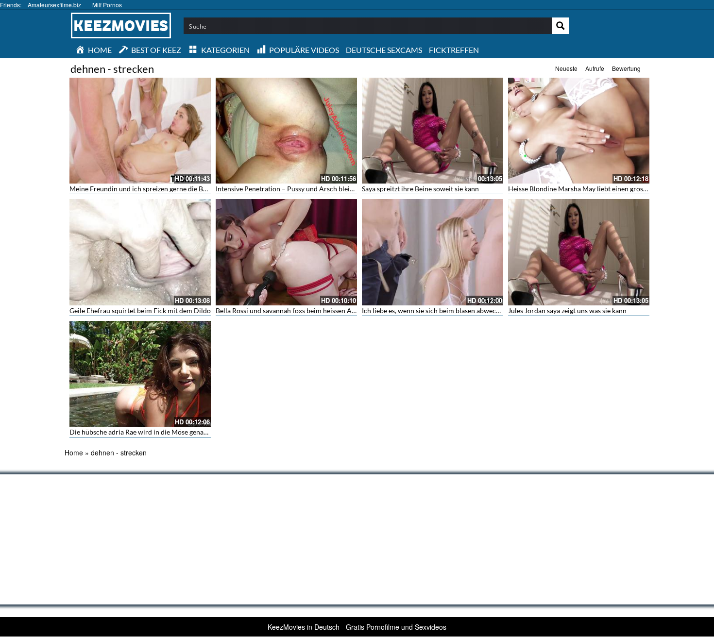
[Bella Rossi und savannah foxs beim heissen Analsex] (286, 252)
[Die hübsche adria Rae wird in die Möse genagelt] (140, 374)
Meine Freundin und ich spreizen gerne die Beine (142, 188)
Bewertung (626, 68)
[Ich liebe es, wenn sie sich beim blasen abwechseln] (432, 252)
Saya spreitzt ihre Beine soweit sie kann (420, 188)
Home (74, 452)
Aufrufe (594, 68)
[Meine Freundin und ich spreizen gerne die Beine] (140, 131)
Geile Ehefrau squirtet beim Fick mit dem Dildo (140, 310)
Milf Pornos (107, 4)
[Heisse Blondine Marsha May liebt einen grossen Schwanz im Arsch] (578, 131)
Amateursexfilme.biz (54, 4)
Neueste (566, 68)
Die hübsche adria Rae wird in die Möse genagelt (142, 432)
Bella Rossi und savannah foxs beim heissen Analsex (293, 310)
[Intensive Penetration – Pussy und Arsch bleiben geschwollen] (286, 131)
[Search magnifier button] (560, 25)
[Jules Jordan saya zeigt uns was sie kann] (578, 252)
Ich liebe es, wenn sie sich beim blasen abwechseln (437, 310)
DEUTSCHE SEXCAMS (384, 49)
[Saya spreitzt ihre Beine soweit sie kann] (432, 131)
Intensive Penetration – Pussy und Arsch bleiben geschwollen (308, 188)
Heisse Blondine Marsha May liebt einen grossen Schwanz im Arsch (609, 188)
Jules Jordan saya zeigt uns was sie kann (567, 310)
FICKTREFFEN (454, 49)
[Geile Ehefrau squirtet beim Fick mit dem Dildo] (140, 252)
